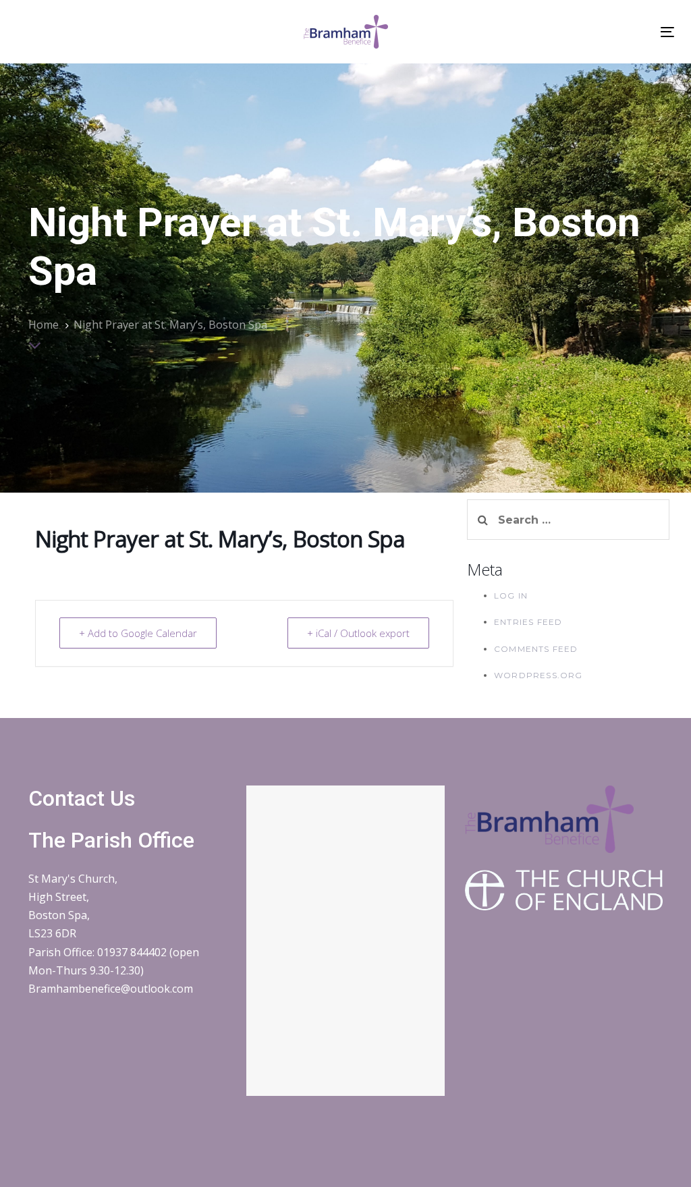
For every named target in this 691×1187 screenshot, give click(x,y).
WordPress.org (538, 675)
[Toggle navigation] (667, 32)
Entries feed (528, 622)
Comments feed (536, 649)
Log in (511, 595)
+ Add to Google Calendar (138, 633)
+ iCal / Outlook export (358, 633)
